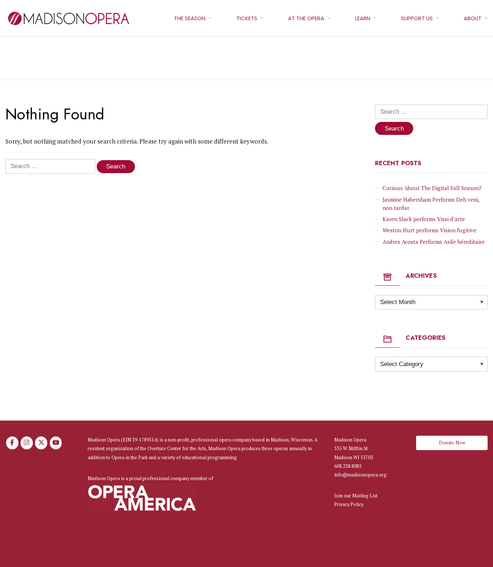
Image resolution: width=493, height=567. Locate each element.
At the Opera (306, 18)
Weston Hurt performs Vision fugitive (429, 230)
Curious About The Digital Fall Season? (432, 188)
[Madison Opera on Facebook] (12, 442)
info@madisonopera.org (360, 475)
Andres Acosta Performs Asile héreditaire (434, 241)
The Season (189, 18)
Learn (362, 18)
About (472, 18)
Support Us (417, 18)
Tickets (246, 18)
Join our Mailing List (356, 496)
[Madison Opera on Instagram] (27, 442)
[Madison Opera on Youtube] (56, 442)
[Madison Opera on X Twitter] (41, 442)
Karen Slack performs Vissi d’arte (424, 219)
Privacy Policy (348, 504)
